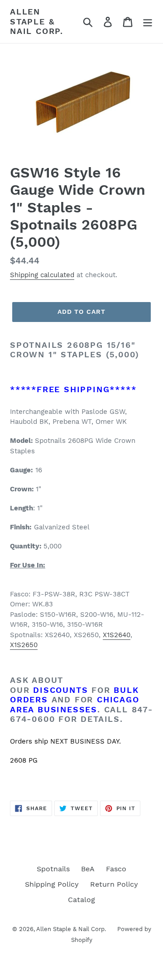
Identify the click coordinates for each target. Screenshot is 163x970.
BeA (88, 868)
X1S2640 (116, 635)
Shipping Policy (52, 884)
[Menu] (148, 21)
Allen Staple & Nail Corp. (36, 21)
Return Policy (114, 884)
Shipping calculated (42, 275)
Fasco (116, 868)
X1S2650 (24, 645)
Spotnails (53, 868)
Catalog (81, 899)
